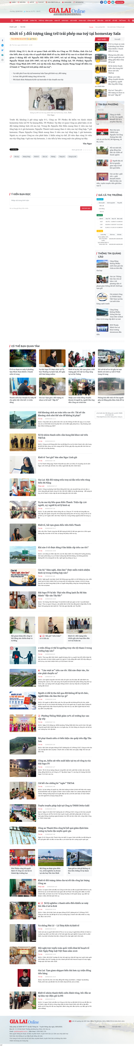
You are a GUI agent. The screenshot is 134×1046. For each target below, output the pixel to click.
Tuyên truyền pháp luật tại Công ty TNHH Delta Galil (63, 805)
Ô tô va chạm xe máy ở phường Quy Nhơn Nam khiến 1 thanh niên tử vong (116, 47)
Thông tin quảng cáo (109, 255)
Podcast (41, 2)
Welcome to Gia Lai (54, 2)
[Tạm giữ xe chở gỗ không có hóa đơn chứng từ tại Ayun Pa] (79, 857)
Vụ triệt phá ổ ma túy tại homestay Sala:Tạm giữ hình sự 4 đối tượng (39, 73)
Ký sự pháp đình (100, 27)
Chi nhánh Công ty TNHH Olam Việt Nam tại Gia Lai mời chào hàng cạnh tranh (110, 299)
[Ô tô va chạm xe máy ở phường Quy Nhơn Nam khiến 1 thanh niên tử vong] (101, 47)
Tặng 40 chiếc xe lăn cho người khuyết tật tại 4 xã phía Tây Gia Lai (110, 119)
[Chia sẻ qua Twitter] (2, 50)
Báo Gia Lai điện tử (67, 11)
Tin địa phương (108, 104)
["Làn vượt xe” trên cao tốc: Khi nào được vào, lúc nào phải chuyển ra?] (23, 678)
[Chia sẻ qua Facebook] (2, 40)
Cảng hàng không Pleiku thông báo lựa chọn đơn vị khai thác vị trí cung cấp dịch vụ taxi (110, 314)
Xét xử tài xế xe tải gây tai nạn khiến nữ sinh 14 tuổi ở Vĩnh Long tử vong (110, 371)
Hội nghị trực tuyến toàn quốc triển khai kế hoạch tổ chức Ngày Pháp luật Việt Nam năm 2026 (63, 949)
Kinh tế (57, 20)
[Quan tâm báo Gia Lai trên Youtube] (109, 2)
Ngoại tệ (99, 215)
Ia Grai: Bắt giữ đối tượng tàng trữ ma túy (29, 76)
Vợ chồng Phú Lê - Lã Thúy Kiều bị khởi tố (58, 925)
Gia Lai (45, 156)
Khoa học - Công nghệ (87, 20)
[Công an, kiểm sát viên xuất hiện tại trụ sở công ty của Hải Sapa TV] (23, 768)
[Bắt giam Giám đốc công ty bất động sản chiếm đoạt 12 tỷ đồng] (22, 625)
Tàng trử (62, 156)
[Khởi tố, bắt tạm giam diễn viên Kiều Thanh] (23, 532)
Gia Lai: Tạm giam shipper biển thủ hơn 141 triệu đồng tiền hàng (64, 972)
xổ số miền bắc (100, 413)
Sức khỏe (73, 20)
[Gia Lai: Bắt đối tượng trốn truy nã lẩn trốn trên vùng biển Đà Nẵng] (23, 487)
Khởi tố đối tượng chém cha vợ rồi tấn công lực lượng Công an (64, 882)
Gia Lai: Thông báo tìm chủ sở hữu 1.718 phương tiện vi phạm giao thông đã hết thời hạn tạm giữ (109, 282)
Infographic (80, 2)
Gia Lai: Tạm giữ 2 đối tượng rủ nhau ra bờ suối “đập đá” (116, 92)
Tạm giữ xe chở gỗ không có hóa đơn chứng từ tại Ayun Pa (79, 870)
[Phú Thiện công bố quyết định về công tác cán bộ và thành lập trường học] (22, 857)
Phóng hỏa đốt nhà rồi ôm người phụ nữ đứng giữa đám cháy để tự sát (116, 58)
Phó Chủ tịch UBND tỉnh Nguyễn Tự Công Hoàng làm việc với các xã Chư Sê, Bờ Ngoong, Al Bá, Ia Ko (110, 136)
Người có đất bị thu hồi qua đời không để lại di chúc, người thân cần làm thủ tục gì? (63, 694)
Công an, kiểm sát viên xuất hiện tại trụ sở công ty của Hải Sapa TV (64, 762)
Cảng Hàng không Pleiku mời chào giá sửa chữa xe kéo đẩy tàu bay (110, 265)
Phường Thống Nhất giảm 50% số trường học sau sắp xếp (63, 717)
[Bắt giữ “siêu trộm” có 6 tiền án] (51, 625)
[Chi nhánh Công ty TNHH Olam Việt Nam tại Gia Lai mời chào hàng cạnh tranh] (102, 297)
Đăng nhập (119, 2)
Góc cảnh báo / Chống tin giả (115, 27)
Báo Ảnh (23, 2)
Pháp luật (13, 27)
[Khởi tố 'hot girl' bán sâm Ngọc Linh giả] (23, 465)
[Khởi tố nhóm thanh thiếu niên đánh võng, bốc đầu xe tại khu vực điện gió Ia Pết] (23, 1000)
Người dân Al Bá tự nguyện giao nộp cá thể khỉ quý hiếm (116, 164)
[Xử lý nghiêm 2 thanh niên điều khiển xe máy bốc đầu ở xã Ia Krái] (23, 910)
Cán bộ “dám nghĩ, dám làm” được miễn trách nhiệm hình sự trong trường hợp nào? (64, 571)
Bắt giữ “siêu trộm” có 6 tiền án (50, 637)
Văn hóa (100, 20)
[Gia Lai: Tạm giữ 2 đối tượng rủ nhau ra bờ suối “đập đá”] (101, 93)
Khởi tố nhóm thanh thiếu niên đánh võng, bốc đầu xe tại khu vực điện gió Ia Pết (64, 994)
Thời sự (17, 20)
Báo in (32, 2)
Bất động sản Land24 (111, 413)
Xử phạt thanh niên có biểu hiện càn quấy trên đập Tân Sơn (64, 739)
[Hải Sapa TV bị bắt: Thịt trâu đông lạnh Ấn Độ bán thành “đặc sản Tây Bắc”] (23, 600)
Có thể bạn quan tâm (25, 346)
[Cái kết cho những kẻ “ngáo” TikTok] (23, 790)
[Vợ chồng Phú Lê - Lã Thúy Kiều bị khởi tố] (23, 933)
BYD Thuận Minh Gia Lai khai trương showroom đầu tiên (109, 329)
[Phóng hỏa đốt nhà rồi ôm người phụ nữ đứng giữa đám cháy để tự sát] (101, 58)
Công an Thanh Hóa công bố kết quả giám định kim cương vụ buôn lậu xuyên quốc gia (63, 829)
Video (14, 2)
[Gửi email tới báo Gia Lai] (112, 2)
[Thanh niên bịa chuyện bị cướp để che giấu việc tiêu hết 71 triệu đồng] (23, 386)
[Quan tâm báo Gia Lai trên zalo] (105, 2)
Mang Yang (26, 156)
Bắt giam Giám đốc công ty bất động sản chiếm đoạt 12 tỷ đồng (22, 638)
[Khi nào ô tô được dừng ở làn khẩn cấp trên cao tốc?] (23, 555)
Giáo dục (65, 20)
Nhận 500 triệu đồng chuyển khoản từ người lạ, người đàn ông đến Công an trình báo (109, 81)
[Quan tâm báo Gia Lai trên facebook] (101, 2)
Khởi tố (36, 156)
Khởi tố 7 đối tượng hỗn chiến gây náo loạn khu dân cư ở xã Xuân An (79, 638)
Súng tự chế (72, 156)
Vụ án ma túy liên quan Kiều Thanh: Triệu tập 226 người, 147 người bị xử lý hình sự (62, 503)
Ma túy (17, 156)
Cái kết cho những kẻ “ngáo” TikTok (56, 783)
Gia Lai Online (24, 1021)
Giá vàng (99, 231)
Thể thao (122, 20)
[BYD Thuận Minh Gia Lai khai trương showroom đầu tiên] (102, 328)
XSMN (120, 413)
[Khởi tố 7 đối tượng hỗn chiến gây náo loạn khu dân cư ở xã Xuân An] (79, 625)
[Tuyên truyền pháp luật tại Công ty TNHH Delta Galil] (23, 813)
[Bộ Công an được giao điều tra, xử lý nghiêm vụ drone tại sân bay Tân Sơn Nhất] (51, 857)
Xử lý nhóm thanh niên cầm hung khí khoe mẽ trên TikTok (115, 69)
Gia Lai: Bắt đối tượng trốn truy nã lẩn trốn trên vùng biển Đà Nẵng (64, 481)
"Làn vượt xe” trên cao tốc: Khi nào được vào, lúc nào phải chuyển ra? (63, 672)
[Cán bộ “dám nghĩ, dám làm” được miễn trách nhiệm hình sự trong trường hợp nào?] (23, 577)
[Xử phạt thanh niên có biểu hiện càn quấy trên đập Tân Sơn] (23, 746)
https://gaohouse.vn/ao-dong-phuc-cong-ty (109, 417)
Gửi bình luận (86, 208)
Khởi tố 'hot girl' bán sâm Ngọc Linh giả (57, 457)
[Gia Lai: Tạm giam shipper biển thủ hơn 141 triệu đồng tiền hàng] (23, 978)
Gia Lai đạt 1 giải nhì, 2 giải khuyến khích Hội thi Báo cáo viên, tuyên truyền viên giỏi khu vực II (109, 180)
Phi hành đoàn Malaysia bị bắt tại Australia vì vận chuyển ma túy (38, 80)
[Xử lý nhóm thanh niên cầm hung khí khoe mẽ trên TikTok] (101, 69)
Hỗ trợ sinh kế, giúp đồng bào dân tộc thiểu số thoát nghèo (116, 151)
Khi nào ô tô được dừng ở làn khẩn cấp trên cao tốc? (63, 547)
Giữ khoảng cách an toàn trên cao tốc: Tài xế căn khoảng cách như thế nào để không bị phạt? (61, 414)
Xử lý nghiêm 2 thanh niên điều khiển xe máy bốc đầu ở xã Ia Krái (63, 904)
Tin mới (117, 39)
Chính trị (33, 20)
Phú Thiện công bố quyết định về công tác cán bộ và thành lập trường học (21, 870)
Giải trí (107, 20)
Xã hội (114, 20)
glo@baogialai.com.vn (21, 1031)
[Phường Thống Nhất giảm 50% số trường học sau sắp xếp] (23, 723)
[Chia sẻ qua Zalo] (2, 45)
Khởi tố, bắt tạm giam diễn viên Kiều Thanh (59, 525)
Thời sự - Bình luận (46, 20)
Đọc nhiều (102, 39)
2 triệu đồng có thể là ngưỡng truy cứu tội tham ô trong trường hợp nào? (65, 649)
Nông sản (100, 199)
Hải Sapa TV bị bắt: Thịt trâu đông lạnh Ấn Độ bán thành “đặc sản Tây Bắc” (62, 594)
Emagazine (67, 2)
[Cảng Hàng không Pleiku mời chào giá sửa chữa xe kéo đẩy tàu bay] (102, 264)
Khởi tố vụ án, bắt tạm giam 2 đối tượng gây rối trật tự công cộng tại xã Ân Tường (81, 371)
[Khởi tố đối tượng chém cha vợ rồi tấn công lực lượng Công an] (23, 888)
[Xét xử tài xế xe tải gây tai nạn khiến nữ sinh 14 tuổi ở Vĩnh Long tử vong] (111, 358)
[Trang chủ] (12, 20)
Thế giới (25, 20)
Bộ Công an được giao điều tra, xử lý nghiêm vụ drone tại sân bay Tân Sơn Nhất (50, 870)
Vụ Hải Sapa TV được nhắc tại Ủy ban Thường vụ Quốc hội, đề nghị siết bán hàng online (52, 371)
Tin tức (22, 27)
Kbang (53, 156)
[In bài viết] (2, 60)
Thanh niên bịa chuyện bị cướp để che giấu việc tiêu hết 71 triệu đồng (23, 400)
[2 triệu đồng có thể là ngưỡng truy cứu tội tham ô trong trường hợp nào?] (23, 655)
